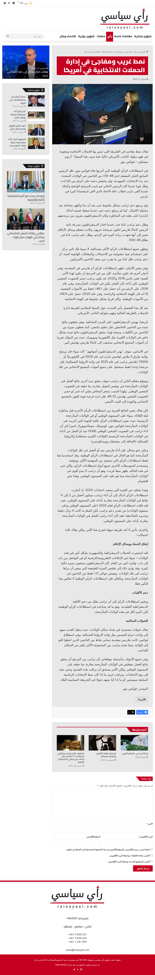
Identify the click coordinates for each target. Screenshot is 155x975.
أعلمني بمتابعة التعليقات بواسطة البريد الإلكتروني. (129, 855)
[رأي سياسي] (125, 19)
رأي (109, 36)
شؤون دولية (86, 36)
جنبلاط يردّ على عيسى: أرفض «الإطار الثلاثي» (28, 73)
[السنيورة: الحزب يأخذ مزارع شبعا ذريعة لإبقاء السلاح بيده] (36, 143)
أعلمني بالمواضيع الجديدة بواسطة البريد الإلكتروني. (129, 861)
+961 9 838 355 (77, 934)
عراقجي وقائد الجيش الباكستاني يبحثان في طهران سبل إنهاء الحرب (26, 237)
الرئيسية (142, 52)
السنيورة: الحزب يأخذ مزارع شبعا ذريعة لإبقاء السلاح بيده (17, 142)
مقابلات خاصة (123, 36)
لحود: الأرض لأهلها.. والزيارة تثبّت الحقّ (17, 127)
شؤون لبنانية (143, 36)
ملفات (101, 36)
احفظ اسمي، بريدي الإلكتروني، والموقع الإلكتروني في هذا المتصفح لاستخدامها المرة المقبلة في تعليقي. (108, 849)
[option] (25, 62)
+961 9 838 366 (77, 938)
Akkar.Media (61, 965)
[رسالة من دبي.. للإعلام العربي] (134, 743)
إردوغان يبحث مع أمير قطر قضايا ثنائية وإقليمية (26, 197)
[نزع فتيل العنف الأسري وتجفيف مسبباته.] (102, 743)
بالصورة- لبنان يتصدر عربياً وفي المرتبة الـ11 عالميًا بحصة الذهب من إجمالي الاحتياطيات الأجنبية (70, 757)
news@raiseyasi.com (77, 949)
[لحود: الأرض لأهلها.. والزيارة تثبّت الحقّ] (36, 130)
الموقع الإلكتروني (93, 836)
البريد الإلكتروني (145, 836)
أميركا (141, 699)
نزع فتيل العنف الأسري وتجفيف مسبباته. (106, 754)
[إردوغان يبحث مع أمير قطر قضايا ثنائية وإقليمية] (26, 181)
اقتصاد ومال (68, 36)
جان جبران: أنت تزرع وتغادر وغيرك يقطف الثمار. (18, 114)
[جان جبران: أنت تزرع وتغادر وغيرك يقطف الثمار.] (36, 115)
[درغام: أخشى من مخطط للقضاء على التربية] (36, 101)
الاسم (150, 824)
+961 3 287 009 (77, 941)
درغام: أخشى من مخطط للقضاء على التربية (17, 100)
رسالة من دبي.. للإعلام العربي (135, 753)
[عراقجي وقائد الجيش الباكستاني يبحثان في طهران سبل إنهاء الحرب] (26, 219)
